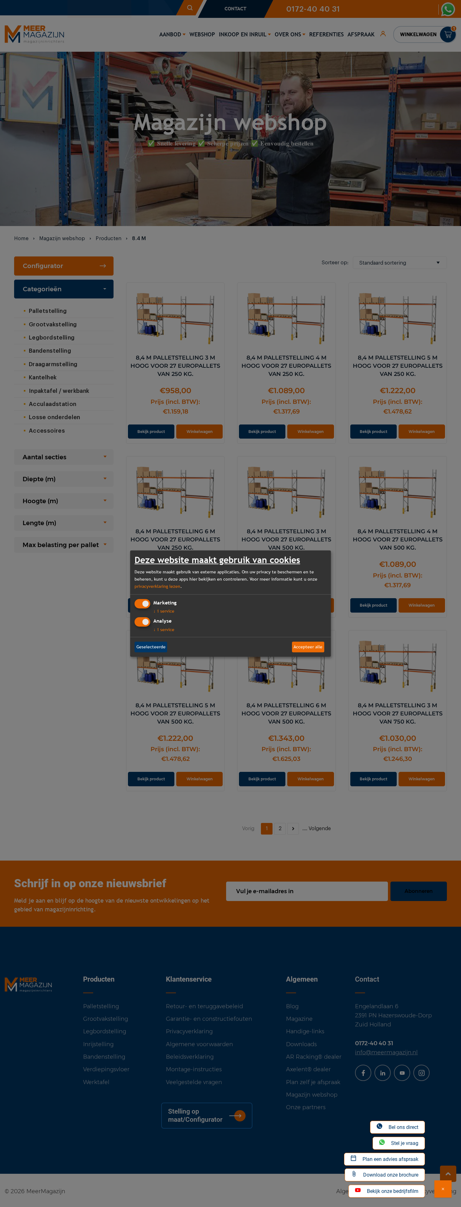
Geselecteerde (151, 646)
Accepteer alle (308, 646)
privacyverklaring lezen (157, 586)
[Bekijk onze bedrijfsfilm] (443, 1189)
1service (163, 611)
